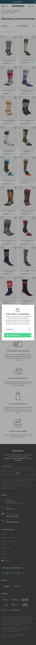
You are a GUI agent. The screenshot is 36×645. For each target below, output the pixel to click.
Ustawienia (9, 329)
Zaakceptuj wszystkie (12, 335)
